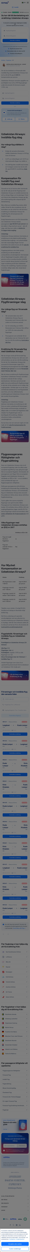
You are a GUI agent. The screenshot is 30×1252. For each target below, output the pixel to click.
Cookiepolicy (12, 1239)
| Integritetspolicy (20, 1239)
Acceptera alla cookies (15, 1244)
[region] (15, 1240)
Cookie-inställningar (15, 1249)
